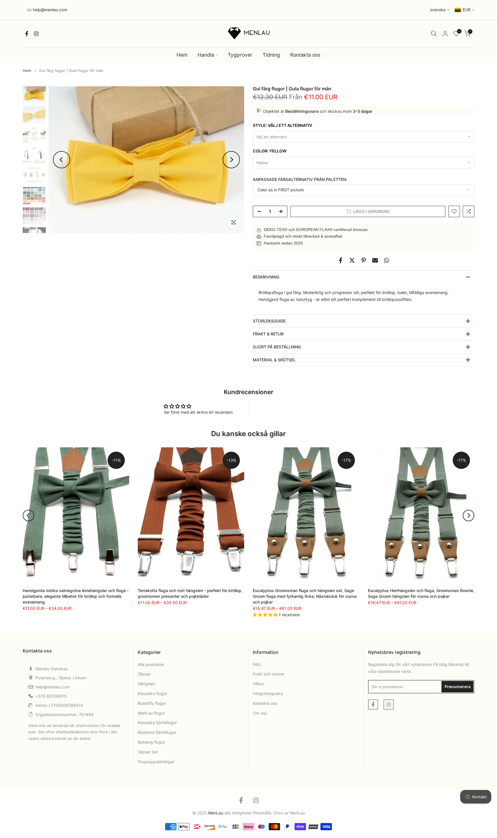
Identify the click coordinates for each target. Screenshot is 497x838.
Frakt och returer (268, 673)
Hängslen (146, 683)
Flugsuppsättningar (156, 761)
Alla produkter (151, 664)
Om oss (260, 713)
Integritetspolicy (268, 693)
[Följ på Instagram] (36, 33)
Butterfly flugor (152, 703)
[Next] (231, 159)
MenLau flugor (151, 713)
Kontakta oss (305, 55)
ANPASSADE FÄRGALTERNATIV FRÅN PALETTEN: (300, 179)
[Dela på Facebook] (340, 260)
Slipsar (144, 673)
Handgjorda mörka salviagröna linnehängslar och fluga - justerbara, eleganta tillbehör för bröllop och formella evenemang (76, 596)
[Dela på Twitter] (352, 260)
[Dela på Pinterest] (363, 260)
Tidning (271, 55)
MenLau (297, 812)
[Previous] (61, 159)
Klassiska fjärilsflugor (157, 722)
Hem (182, 55)
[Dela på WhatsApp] (386, 260)
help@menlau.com (49, 9)
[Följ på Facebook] (26, 33)
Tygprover (240, 55)
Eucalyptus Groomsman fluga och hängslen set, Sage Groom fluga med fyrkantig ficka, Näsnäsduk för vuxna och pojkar (305, 596)
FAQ (257, 664)
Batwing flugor (151, 742)
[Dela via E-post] (375, 260)
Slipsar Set (148, 751)
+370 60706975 (51, 696)
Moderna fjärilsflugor (157, 732)
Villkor (258, 683)
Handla (206, 55)
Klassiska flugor (152, 693)
